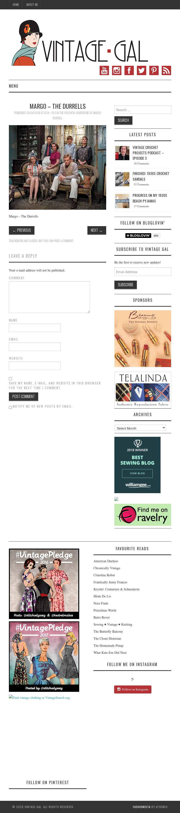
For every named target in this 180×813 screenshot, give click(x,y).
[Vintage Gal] (79, 41)
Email (14, 339)
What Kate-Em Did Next (110, 652)
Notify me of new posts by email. (43, 406)
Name (13, 320)
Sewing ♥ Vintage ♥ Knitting (113, 624)
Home (16, 4)
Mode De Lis (102, 596)
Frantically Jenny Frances (110, 582)
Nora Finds (101, 603)
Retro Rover (102, 617)
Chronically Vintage (107, 568)
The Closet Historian (107, 638)
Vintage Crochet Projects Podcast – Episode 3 (148, 153)
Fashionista (141, 807)
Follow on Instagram (135, 689)
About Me (32, 4)
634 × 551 (50, 113)
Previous (21, 230)
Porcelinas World (105, 610)
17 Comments (141, 206)
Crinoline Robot (104, 575)
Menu (13, 86)
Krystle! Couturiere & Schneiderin (116, 589)
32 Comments (141, 184)
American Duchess (106, 561)
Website (16, 358)
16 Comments (141, 163)
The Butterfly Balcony (108, 631)
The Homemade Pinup (108, 645)
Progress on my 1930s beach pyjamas (150, 198)
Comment (17, 277)
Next (97, 230)
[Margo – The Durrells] (57, 167)
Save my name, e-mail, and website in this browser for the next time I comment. (55, 385)
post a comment (63, 241)
